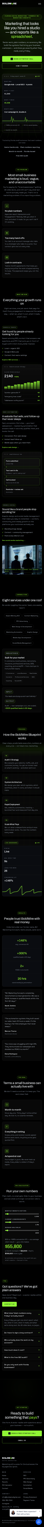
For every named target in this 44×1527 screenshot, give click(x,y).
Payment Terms (29, 1500)
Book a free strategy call (22, 1433)
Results (5, 1482)
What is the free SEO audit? (15, 1357)
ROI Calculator (7, 1485)
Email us (22, 1440)
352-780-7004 (7, 1500)
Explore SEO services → (11, 360)
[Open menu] (39, 3)
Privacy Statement (30, 1497)
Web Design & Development (22, 627)
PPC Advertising (22, 621)
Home (4, 1475)
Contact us (9, 1304)
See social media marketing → (13, 540)
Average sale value (22, 1229)
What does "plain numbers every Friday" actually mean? (17, 1314)
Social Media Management (22, 643)
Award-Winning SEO (13, 616)
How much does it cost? (14, 1350)
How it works (22, 66)
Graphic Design (32, 632)
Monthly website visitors (22, 1213)
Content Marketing (31, 616)
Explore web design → (10, 447)
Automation (27, 1485)
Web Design (27, 1482)
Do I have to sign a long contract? (18, 1333)
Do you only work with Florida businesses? (16, 1366)
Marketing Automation (14, 632)
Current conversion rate (22, 1221)
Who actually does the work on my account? (18, 1341)
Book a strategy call (22, 59)
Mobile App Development (22, 638)
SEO (24, 1475)
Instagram (5, 1504)
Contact (5, 1488)
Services (5, 1479)
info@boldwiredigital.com (11, 1497)
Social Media (27, 1488)
